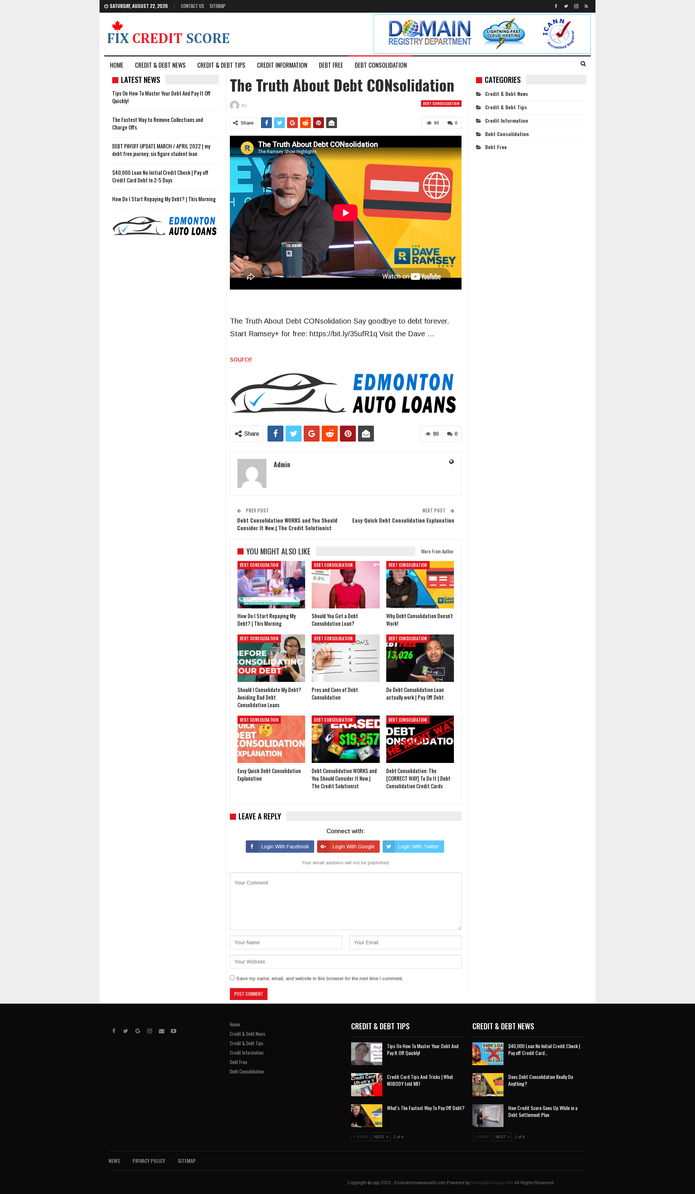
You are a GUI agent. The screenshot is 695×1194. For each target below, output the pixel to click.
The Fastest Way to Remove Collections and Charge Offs (157, 123)
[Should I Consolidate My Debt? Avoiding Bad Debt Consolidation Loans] (271, 658)
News (114, 1160)
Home (116, 64)
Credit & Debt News (160, 64)
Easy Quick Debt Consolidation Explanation (403, 520)
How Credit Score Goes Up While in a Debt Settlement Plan (542, 1111)
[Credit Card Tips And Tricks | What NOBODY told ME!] (366, 1084)
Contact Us (192, 5)
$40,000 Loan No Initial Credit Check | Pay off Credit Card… (544, 1049)
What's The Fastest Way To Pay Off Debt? (425, 1107)
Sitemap (218, 5)
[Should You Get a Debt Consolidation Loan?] (345, 584)
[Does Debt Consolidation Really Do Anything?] (488, 1084)
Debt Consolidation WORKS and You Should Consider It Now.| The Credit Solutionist (287, 524)
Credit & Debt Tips (221, 64)
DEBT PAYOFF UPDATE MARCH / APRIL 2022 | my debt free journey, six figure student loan (161, 149)
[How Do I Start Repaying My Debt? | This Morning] (271, 584)
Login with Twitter (418, 846)
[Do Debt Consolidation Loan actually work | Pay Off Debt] (420, 658)
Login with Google (354, 846)
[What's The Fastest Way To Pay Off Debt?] (366, 1115)
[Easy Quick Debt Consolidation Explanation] (271, 739)
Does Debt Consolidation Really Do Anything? (540, 1080)
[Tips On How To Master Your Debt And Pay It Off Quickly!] (366, 1054)
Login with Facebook (285, 846)
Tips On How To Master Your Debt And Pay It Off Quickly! (161, 97)
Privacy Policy (148, 1160)
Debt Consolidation (381, 64)
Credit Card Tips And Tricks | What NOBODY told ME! (420, 1080)
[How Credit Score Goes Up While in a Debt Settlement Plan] (488, 1115)
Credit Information (282, 64)
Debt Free (331, 64)
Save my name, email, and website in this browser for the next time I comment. (319, 978)
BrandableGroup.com (492, 1182)
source (241, 359)
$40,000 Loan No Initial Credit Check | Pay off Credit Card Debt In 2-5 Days (160, 176)
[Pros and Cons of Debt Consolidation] (345, 658)
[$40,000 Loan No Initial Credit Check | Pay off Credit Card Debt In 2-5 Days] (488, 1054)
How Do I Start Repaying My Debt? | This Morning (164, 199)
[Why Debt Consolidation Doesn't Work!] (420, 584)
